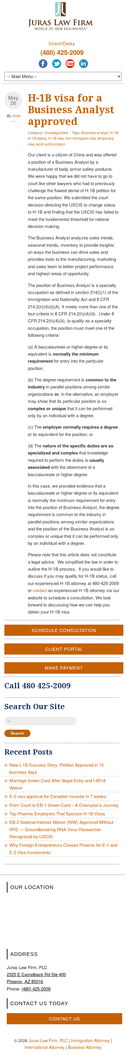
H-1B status (37, 138)
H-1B (114, 132)
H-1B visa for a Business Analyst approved (71, 109)
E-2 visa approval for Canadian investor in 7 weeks (57, 796)
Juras (16, 115)
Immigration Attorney (90, 1040)
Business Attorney (84, 1047)
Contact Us (64, 1018)
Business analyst (94, 132)
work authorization (50, 143)
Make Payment (64, 668)
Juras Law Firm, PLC (48, 1040)
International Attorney (44, 1047)
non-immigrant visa (80, 138)
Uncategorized (56, 132)
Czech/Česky (62, 43)
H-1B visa (56, 138)
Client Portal (64, 649)
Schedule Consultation (64, 630)
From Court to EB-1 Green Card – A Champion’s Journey (64, 805)
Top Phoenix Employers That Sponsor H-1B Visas (57, 813)
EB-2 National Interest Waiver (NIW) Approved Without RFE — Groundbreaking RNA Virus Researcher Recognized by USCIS (61, 829)
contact (40, 590)
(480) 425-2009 (62, 52)
